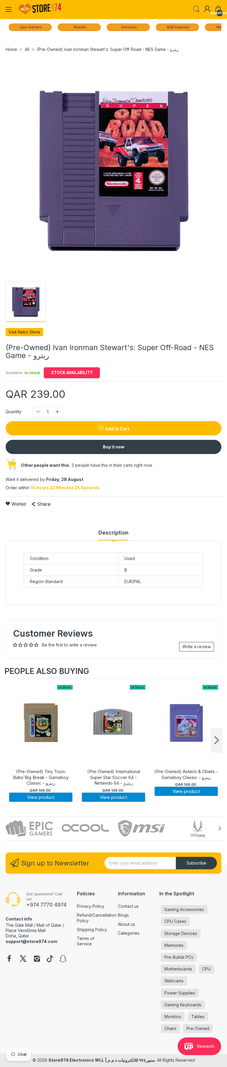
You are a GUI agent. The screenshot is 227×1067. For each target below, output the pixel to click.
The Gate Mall (19, 925)
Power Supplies (179, 992)
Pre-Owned (198, 1028)
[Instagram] (36, 959)
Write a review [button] (196, 646)
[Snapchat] (63, 959)
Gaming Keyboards (182, 1004)
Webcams (174, 980)
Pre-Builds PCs (178, 957)
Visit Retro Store (24, 331)
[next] (217, 740)
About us (126, 924)
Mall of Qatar (49, 925)
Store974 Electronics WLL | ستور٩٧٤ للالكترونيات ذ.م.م (101, 1060)
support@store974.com (31, 941)
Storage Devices (180, 933)
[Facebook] (9, 959)
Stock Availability (72, 372)
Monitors (172, 1016)
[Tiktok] (49, 959)
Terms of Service (85, 941)
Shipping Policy (92, 929)
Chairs (170, 1028)
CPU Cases (175, 921)
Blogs (123, 915)
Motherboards (178, 968)
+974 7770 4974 (46, 905)
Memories (174, 945)
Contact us (128, 906)
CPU (206, 968)
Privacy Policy (90, 906)
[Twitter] (23, 959)
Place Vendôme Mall (26, 930)
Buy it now (113, 446)
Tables (198, 1016)
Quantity (14, 411)
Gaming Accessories (184, 909)
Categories (129, 933)
